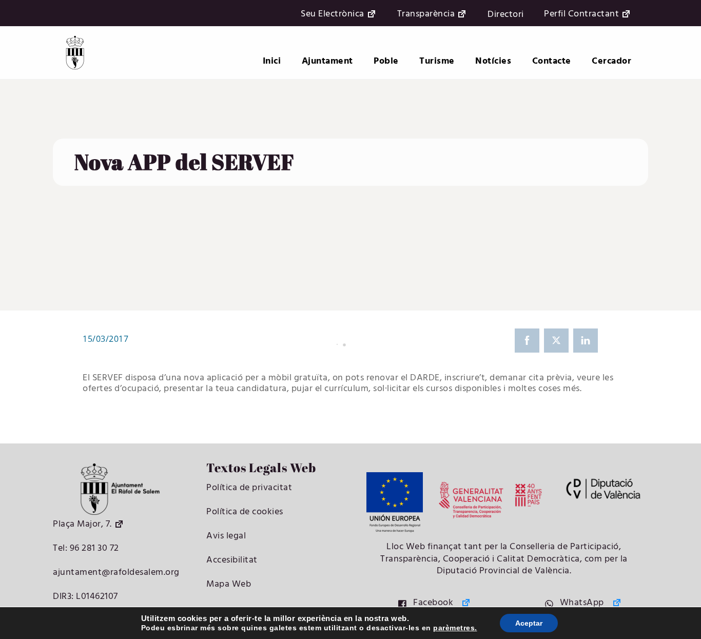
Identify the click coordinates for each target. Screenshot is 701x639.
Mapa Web (228, 584)
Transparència (426, 14)
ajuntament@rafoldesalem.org (116, 572)
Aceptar (528, 623)
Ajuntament (327, 61)
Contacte (551, 61)
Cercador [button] (611, 61)
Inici (272, 61)
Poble (386, 61)
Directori (506, 14)
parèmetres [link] (454, 628)
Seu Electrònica (332, 14)
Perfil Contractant (581, 14)
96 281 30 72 (93, 548)
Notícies (493, 61)
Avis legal (226, 536)
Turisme (437, 61)
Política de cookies (244, 512)
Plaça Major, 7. (82, 524)
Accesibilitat (232, 560)
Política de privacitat (249, 487)
